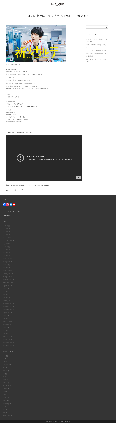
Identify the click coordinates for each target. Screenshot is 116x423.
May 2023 (6, 295)
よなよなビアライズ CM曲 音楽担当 (96, 50)
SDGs (4, 392)
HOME (18, 4)
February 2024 (7, 274)
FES (4, 374)
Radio (4, 389)
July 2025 (5, 247)
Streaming (6, 404)
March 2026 (6, 238)
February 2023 (7, 300)
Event (4, 371)
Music (4, 383)
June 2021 (6, 330)
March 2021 (6, 336)
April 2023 (6, 298)
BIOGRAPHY (90, 4)
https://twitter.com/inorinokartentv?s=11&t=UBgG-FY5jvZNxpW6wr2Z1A (27, 185)
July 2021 (5, 327)
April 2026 (6, 235)
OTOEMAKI (6, 386)
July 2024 (5, 265)
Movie (4, 380)
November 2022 (7, 306)
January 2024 (6, 277)
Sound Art (6, 398)
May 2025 (6, 253)
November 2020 (7, 345)
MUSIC (33, 4)
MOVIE (73, 4)
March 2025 (6, 259)
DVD (4, 368)
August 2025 (6, 244)
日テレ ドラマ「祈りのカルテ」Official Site (20, 132)
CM (4, 362)
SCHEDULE (41, 4)
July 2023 (5, 289)
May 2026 (6, 232)
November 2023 (7, 280)
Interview (5, 377)
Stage (4, 401)
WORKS (81, 4)
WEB (4, 409)
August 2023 (6, 286)
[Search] (106, 27)
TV (3, 406)
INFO (25, 4)
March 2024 (6, 271)
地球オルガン (6, 415)
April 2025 (6, 256)
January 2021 (6, 339)
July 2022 (5, 315)
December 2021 (7, 324)
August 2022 (6, 312)
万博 (4, 412)
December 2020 (7, 342)
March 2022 (6, 321)
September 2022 (8, 309)
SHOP (4, 395)
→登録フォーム (7, 215)
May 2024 (6, 268)
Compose (5, 365)
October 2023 (7, 283)
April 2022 (6, 318)
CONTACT (100, 4)
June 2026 (6, 229)
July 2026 (5, 226)
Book (4, 356)
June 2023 (6, 292)
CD (4, 359)
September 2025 (8, 241)
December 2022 (7, 303)
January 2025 (6, 262)
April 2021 (6, 333)
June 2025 (6, 250)
